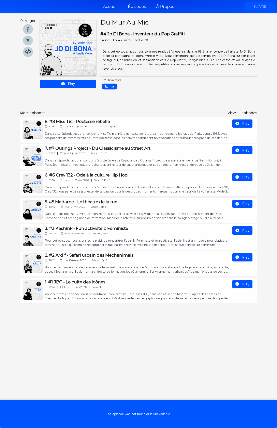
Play (71, 84)
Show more (113, 80)
